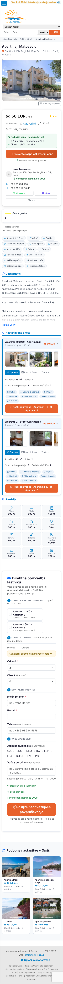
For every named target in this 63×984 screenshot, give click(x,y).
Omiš (29, 39)
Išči (56, 32)
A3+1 (33, 123)
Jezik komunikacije (26, 745)
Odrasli (12, 661)
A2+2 (25, 123)
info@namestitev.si (34, 954)
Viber (47, 193)
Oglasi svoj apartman (37, 960)
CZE (10, 750)
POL (38, 756)
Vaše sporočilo (23, 762)
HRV (29, 756)
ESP (47, 750)
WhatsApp (21, 193)
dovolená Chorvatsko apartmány (39, 966)
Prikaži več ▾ (8, 325)
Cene (46, 372)
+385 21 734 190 (18, 184)
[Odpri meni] (4, 3)
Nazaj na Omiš (12, 227)
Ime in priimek (16, 696)
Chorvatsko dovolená (14, 969)
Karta (32, 200)
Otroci (16, 675)
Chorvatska (31, 969)
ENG (20, 750)
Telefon (19, 724)
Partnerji (21, 976)
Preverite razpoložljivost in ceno (33, 154)
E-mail (12, 710)
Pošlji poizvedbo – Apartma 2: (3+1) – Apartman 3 (33, 488)
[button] (31, 216)
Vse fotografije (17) (51, 103)
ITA (38, 750)
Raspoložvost (31, 372)
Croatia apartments (26, 972)
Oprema (14, 372)
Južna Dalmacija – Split (13, 39)
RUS (19, 756)
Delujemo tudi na (16, 966)
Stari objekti (11, 976)
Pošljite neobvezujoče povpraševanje (33, 809)
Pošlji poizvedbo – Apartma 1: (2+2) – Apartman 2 (33, 409)
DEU (29, 750)
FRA (10, 756)
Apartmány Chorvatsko (36, 976)
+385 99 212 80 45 (19, 188)
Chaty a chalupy (44, 972)
